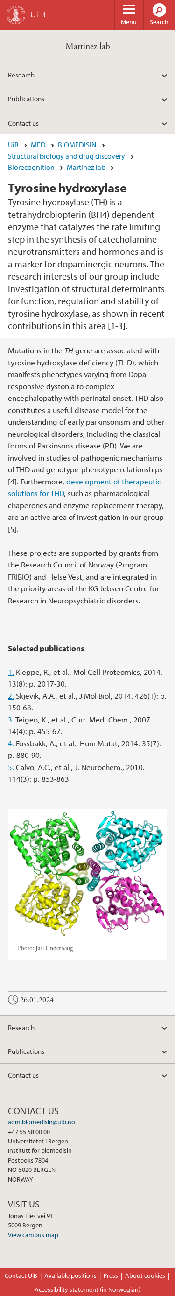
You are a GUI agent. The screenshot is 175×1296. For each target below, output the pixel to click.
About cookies (145, 1275)
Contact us (23, 122)
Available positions (70, 1275)
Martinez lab (87, 46)
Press (111, 1275)
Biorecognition (31, 167)
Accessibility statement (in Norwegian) (87, 1289)
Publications (26, 98)
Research (21, 74)
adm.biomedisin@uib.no (41, 1122)
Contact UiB (21, 1275)
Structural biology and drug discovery (66, 156)
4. (11, 743)
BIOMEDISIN (77, 144)
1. (11, 672)
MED (38, 144)
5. (11, 767)
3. (11, 719)
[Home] (16, 15)
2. (11, 696)
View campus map (33, 1235)
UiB (13, 144)
